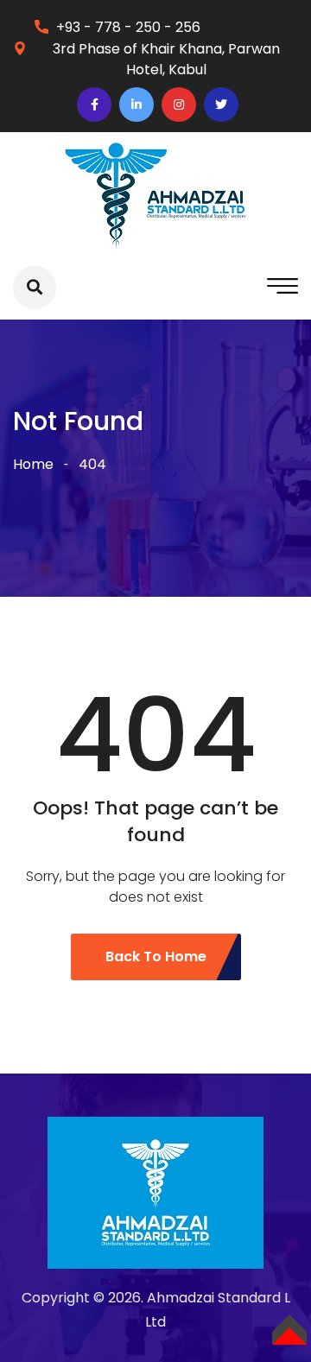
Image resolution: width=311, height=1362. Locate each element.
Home (33, 464)
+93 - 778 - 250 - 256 (128, 27)
